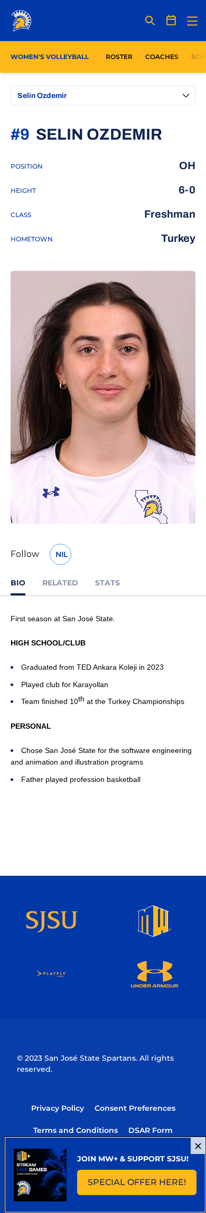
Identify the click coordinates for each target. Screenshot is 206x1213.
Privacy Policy (57, 1108)
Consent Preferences (135, 1108)
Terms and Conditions (75, 1130)
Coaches (162, 57)
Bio (18, 583)
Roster (119, 57)
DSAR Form (150, 1130)
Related (60, 583)
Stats (107, 583)
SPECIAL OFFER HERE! (142, 1185)
